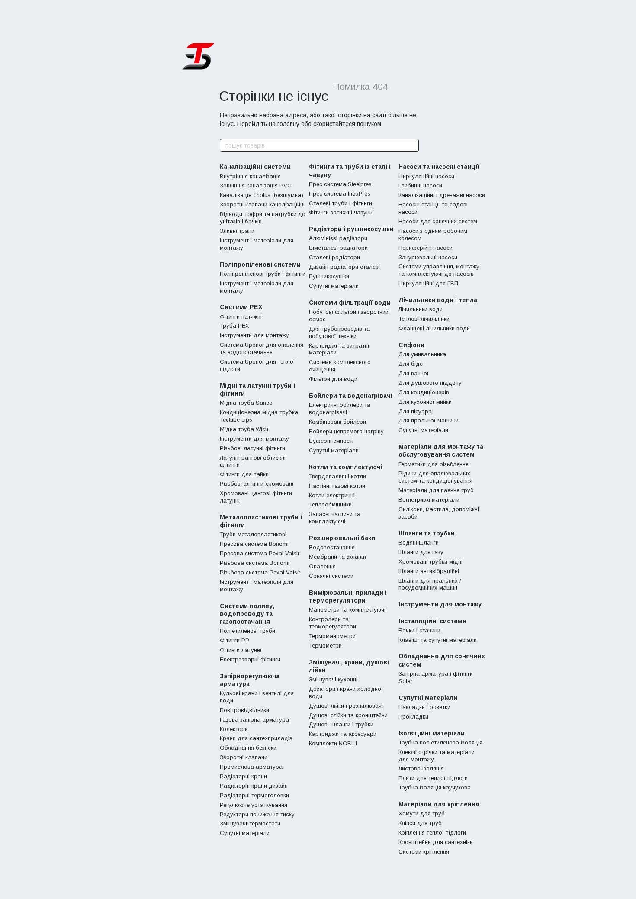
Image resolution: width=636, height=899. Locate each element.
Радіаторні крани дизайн (254, 786)
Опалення (322, 566)
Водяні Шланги (418, 542)
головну (288, 123)
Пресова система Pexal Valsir (259, 553)
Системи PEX (241, 306)
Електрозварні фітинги (250, 659)
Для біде (410, 364)
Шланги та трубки (426, 533)
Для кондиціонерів (423, 392)
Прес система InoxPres (339, 193)
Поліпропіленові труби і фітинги (262, 274)
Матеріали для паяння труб (436, 490)
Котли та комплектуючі (345, 467)
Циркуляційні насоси (426, 176)
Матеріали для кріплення (438, 804)
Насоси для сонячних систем (437, 221)
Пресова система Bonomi (254, 544)
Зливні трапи (237, 231)
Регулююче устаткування (253, 805)
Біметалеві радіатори (338, 248)
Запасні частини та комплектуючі (334, 518)
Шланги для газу (420, 552)
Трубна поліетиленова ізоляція (440, 742)
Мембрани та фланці (337, 557)
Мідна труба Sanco (246, 403)
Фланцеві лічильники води (434, 328)
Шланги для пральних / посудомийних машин (429, 584)
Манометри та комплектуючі (347, 609)
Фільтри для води (333, 379)
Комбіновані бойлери (337, 422)
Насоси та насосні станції (438, 166)
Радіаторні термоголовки (254, 795)
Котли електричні (332, 495)
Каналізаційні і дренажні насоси (441, 195)
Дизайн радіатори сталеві (344, 267)
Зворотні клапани (243, 757)
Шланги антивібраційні (428, 571)
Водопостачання (332, 547)
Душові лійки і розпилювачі (346, 705)
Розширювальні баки (342, 538)
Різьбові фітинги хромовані (256, 483)
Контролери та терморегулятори (332, 623)
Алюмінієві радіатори (338, 238)
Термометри (325, 645)
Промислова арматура (251, 767)
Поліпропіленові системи (260, 264)
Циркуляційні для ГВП (428, 283)
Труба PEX (234, 325)
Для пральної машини (428, 420)
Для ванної (413, 373)
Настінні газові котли (337, 486)
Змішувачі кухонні (333, 679)
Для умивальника (422, 354)
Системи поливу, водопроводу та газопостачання (247, 614)
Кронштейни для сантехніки (435, 842)
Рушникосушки (329, 276)
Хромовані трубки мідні (430, 561)
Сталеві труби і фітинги (340, 203)
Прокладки (413, 716)
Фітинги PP (234, 640)
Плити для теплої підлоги (433, 778)
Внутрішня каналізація (250, 176)
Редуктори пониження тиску (257, 814)
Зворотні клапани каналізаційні (262, 204)
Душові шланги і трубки (341, 724)
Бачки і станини (419, 630)
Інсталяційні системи (432, 621)
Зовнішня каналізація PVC (256, 185)
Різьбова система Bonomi (254, 563)
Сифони (411, 345)
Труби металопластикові (253, 534)
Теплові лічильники (424, 319)
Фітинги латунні (240, 650)
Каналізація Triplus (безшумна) (261, 195)
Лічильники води (420, 309)
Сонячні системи (331, 576)
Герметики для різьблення (433, 464)
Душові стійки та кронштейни (348, 715)
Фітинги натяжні (241, 316)
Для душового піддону (430, 383)
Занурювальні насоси (427, 257)
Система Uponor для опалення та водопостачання (261, 348)
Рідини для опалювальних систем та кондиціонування (435, 477)
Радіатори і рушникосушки (351, 229)
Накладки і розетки (424, 707)
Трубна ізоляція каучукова (434, 787)
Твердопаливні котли (337, 476)
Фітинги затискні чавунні (341, 212)
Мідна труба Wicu (244, 429)
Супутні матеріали (245, 833)
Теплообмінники (330, 504)
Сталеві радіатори (334, 257)
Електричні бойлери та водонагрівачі (339, 409)
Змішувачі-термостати (250, 823)
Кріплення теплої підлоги (432, 832)
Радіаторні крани (243, 776)
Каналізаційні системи (255, 166)
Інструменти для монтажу (254, 335)
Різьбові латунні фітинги (252, 448)
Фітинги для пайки (244, 474)
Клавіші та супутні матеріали (437, 640)
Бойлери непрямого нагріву (346, 431)
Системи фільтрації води (350, 302)
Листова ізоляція (421, 768)
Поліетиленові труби (247, 631)
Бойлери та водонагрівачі (350, 395)
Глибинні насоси (420, 185)
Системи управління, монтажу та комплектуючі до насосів (438, 270)
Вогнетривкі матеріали (428, 499)
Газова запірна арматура (254, 719)
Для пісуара (415, 411)
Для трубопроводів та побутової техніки (339, 332)
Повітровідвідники (244, 710)
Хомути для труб (421, 813)
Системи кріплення (423, 851)
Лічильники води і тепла (437, 299)
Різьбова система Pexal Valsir (260, 572)
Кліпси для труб (420, 823)
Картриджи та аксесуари (342, 734)
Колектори (234, 729)
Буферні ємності (331, 441)
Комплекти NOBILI (333, 743)
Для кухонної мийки (425, 402)
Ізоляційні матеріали (431, 733)
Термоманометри (332, 636)
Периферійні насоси (425, 248)
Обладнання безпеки (248, 747)
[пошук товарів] (412, 145)
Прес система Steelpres (340, 184)
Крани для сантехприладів (256, 738)
